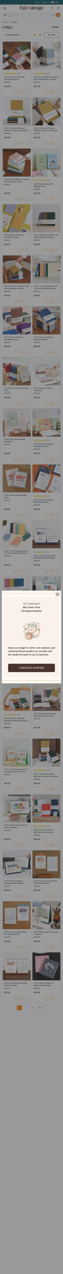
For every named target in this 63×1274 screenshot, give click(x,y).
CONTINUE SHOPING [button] (31, 668)
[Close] (57, 594)
